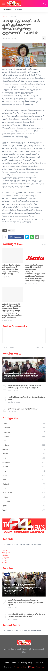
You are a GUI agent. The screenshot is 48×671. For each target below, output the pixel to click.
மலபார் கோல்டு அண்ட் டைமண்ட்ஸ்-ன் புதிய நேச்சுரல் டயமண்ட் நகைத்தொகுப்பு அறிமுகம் (26, 615)
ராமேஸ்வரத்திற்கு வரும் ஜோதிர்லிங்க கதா (22, 409)
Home (4, 16)
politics (24, 497)
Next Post (40, 347)
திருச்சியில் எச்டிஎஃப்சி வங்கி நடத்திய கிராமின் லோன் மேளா (27, 398)
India (24, 480)
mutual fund (24, 493)
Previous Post (9, 347)
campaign (24, 449)
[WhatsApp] (32, 237)
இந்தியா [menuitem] (5, 555)
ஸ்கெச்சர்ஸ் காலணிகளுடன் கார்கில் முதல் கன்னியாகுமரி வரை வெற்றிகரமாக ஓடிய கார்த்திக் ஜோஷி (26, 602)
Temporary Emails (21, 667)
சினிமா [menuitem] (5, 562)
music (24, 488)
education (24, 462)
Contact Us (39, 662)
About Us (15, 662)
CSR (24, 458)
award (24, 423)
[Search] (44, 3)
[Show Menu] (3, 4)
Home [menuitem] (4, 550)
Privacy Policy (26, 662)
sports (24, 506)
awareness (24, 427)
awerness (24, 432)
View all (43, 244)
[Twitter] (27, 237)
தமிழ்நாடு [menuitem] (5, 557)
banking (24, 436)
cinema (24, 454)
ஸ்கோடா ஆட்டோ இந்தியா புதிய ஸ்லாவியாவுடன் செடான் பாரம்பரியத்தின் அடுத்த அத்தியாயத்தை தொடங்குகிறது (11, 269)
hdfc (24, 471)
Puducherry (24, 501)
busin (24, 440)
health (24, 475)
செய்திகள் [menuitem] (6, 553)
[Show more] (42, 237)
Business (18, 9)
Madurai (24, 484)
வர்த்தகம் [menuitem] (5, 560)
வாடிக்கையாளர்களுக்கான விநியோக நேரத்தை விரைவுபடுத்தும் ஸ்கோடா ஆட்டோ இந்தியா (24, 386)
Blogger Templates (36, 667)
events (24, 467)
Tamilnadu (24, 510)
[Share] (44, 38)
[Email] (37, 237)
